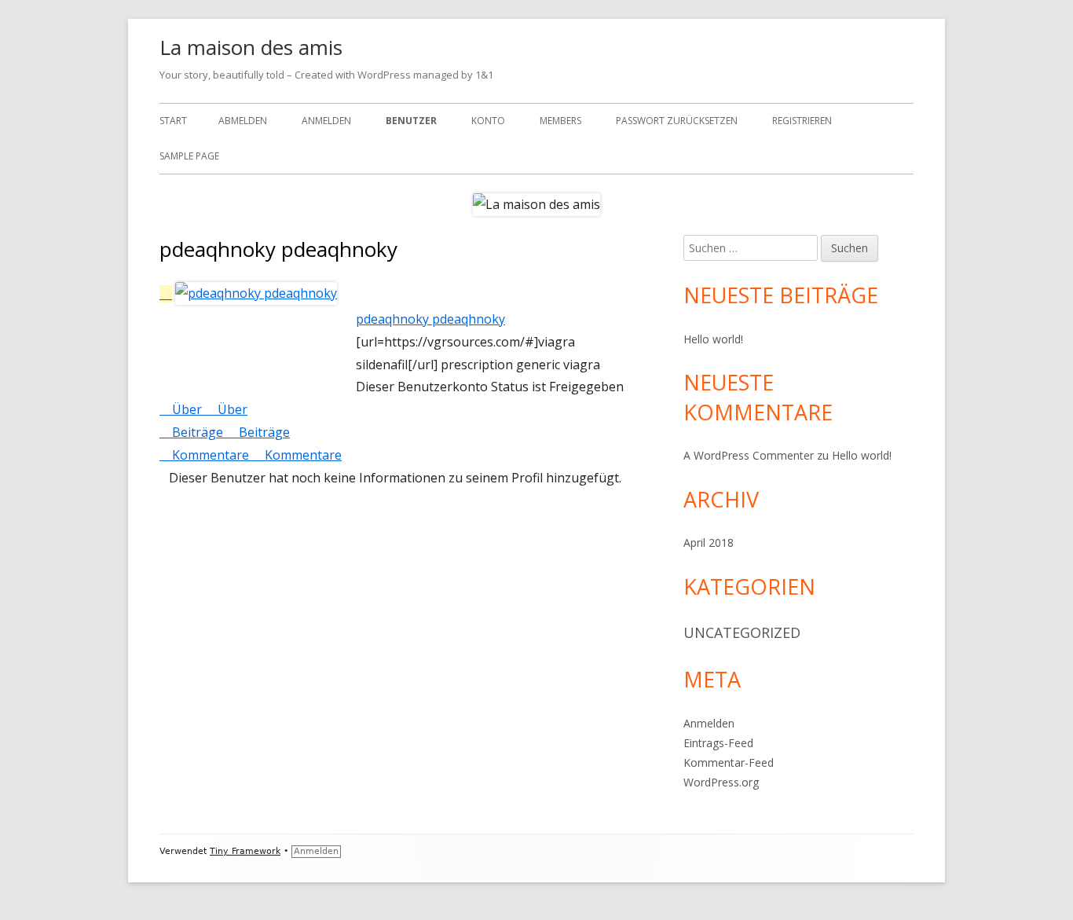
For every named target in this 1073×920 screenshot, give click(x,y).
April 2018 (708, 542)
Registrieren (802, 120)
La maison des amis (250, 47)
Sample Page (189, 156)
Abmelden (242, 120)
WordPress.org (721, 782)
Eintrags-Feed (718, 742)
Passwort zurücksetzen (677, 120)
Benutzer (411, 120)
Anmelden (326, 120)
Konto (488, 120)
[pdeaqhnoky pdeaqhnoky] (248, 293)
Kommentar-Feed (728, 762)
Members (560, 120)
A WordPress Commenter (748, 455)
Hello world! (713, 339)
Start (173, 120)
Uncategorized (741, 632)
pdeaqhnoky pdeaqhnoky (430, 319)
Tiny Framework (245, 851)
